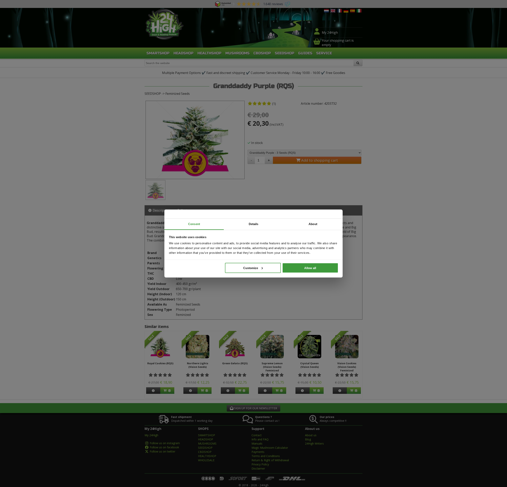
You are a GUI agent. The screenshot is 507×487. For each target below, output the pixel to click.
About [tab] (313, 224)
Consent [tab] (194, 224)
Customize (250, 267)
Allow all (310, 267)
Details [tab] (253, 224)
